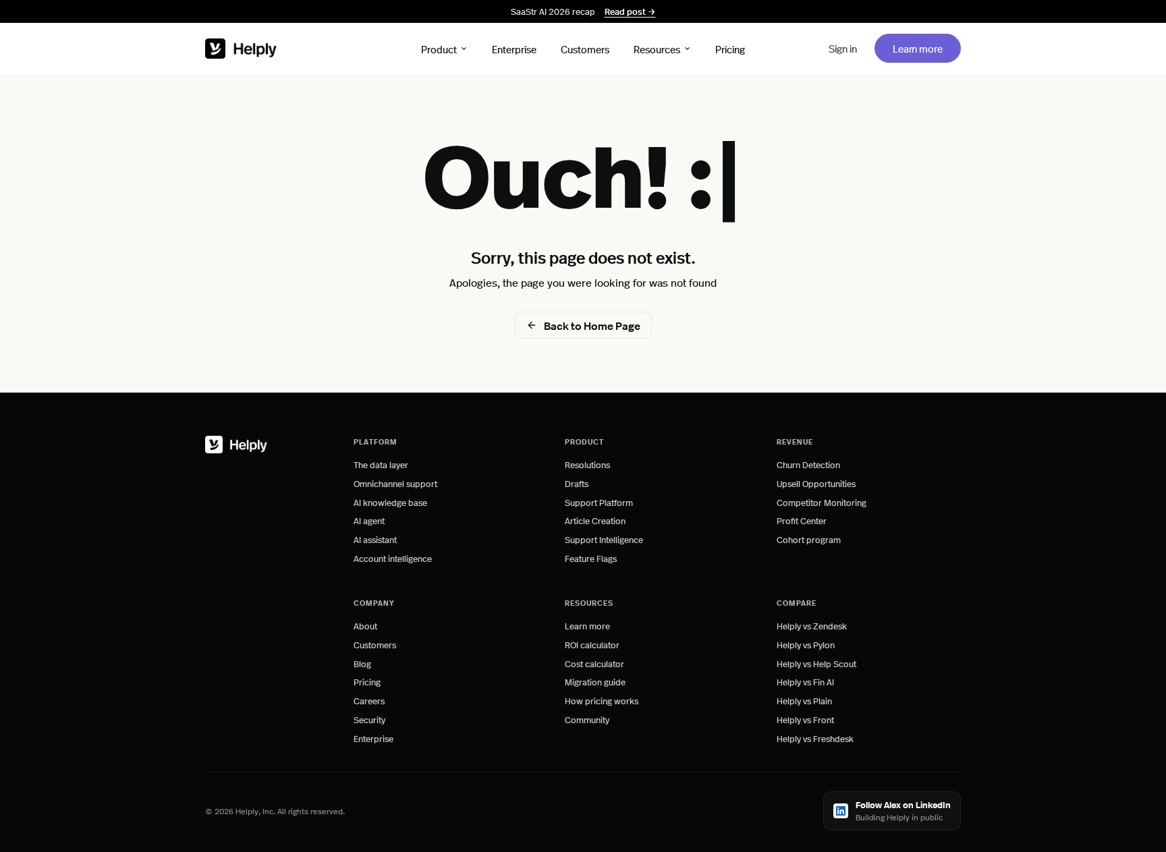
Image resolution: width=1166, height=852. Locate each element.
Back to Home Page (592, 325)
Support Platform (599, 502)
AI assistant (375, 539)
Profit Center (802, 520)
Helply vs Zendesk (812, 625)
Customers (585, 48)
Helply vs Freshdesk (815, 738)
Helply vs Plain (804, 700)
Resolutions (587, 464)
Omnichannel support (395, 483)
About (365, 625)
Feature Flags (591, 558)
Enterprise (514, 48)
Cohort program (809, 539)
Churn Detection (808, 464)
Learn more (926, 47)
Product (439, 48)
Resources (657, 48)
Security (369, 719)
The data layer (381, 464)
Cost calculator (594, 663)
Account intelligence (393, 558)
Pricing (730, 48)
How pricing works (601, 700)
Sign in (843, 48)
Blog (362, 663)
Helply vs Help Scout (816, 663)
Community (587, 719)
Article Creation (595, 520)
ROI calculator (592, 644)
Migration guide (595, 681)
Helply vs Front (805, 719)
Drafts (576, 483)
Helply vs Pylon (806, 644)
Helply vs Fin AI (805, 681)
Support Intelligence (604, 539)
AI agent (369, 520)
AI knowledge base (390, 502)
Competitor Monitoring (821, 502)
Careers (369, 700)
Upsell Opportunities (816, 483)
